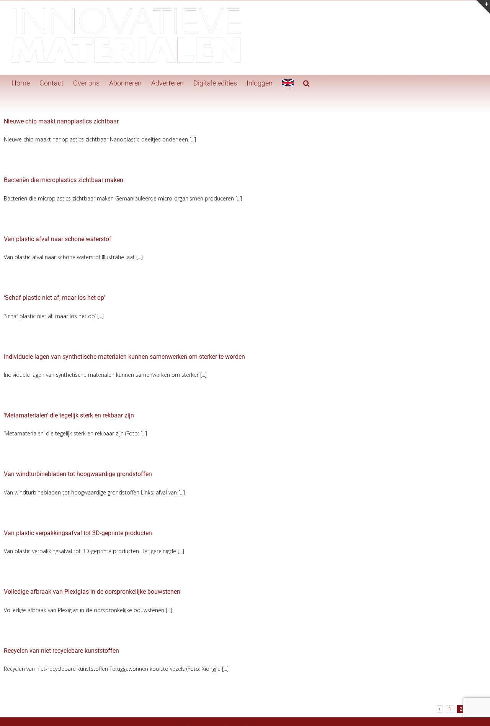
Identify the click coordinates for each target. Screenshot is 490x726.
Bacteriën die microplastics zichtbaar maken (63, 180)
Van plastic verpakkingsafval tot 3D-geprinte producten (78, 533)
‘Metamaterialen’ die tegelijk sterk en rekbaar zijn (69, 415)
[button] (306, 82)
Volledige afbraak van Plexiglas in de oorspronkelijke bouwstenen (92, 591)
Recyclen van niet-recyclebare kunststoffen (61, 650)
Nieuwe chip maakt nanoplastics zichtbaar (61, 121)
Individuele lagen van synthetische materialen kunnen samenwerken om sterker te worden (124, 356)
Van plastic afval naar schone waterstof (57, 239)
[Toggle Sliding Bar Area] (483, 7)
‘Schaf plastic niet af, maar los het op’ (54, 297)
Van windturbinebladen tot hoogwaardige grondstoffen (78, 474)
